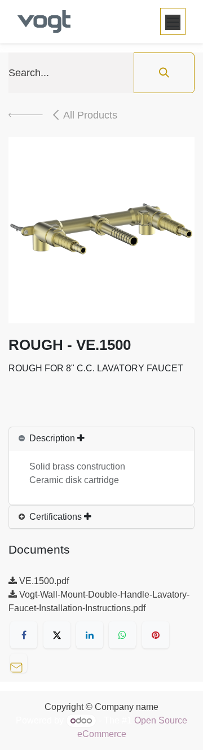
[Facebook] (23, 634)
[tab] (101, 438)
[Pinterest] (155, 634)
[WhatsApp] (122, 634)
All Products (90, 115)
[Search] (164, 72)
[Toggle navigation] (173, 21)
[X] (56, 634)
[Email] (21, 661)
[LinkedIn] (89, 634)
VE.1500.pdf (43, 581)
